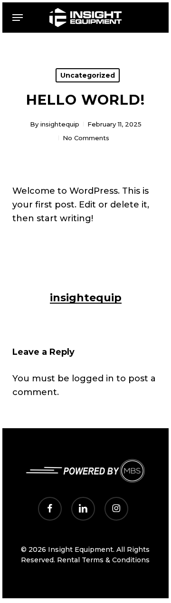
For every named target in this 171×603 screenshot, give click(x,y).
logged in (93, 378)
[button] (17, 17)
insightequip (59, 124)
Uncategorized (87, 75)
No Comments (86, 138)
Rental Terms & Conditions (103, 560)
